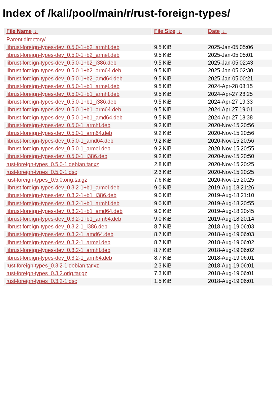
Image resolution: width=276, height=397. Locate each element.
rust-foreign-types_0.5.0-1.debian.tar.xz (52, 164)
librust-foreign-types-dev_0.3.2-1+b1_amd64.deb (64, 211)
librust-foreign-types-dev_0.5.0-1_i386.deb (56, 156)
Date (214, 31)
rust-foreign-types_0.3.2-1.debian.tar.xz (52, 265)
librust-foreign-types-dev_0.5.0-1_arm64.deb (59, 133)
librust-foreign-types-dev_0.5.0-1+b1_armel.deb (62, 86)
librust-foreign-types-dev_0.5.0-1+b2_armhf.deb (62, 47)
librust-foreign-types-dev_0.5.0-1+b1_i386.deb (61, 102)
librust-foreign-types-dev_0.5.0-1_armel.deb (58, 148)
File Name (19, 31)
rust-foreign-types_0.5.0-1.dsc (41, 172)
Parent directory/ (25, 39)
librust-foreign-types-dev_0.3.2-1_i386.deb (56, 226)
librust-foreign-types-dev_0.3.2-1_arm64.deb (59, 258)
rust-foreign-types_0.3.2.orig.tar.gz (46, 273)
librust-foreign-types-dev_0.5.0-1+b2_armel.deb (62, 55)
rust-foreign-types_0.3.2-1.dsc (41, 281)
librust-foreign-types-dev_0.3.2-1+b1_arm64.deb (63, 219)
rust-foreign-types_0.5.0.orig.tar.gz (46, 180)
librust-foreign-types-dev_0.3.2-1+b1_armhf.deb (62, 203)
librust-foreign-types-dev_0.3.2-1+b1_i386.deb (61, 195)
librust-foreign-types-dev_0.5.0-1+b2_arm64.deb (63, 70)
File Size (164, 31)
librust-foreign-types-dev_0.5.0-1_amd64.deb (59, 141)
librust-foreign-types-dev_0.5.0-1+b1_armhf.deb (62, 94)
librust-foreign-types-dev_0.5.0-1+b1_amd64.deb (64, 117)
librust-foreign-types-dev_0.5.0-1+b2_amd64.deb (64, 78)
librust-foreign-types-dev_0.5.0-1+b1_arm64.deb (63, 109)
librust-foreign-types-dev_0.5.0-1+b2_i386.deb (61, 63)
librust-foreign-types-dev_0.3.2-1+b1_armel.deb (62, 187)
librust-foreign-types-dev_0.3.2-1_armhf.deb (58, 250)
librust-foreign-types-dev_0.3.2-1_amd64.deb (59, 234)
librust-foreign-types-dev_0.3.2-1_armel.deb (58, 242)
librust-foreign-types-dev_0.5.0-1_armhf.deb (58, 125)
